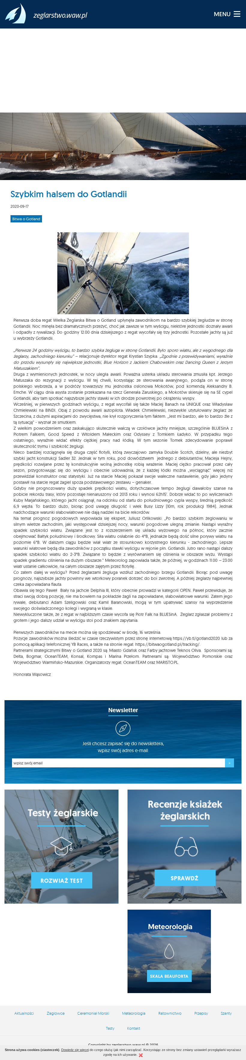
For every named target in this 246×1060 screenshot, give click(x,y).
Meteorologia (134, 1013)
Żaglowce (55, 1013)
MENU (222, 14)
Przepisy (201, 1013)
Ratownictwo (170, 1013)
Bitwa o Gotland (26, 218)
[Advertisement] (123, 71)
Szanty (226, 1013)
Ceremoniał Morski (93, 1013)
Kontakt (133, 1028)
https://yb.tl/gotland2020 (196, 638)
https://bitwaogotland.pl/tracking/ (167, 644)
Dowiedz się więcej (75, 1050)
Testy (110, 1028)
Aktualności (24, 1013)
